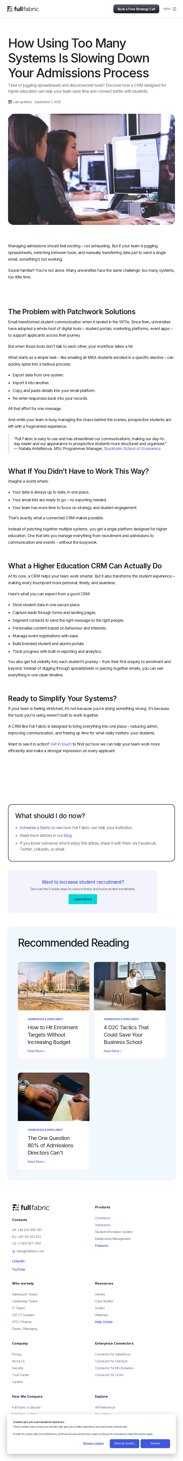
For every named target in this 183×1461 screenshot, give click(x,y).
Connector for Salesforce (112, 1354)
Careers (17, 1382)
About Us (18, 1361)
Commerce (102, 1218)
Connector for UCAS (109, 1375)
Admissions (102, 1225)
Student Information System (113, 1232)
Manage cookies (93, 1443)
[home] (23, 9)
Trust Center (20, 1375)
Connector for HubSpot (111, 1361)
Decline (155, 1443)
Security (17, 1368)
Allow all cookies (124, 1443)
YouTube (18, 1269)
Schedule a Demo (35, 827)
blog (67, 835)
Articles (100, 1294)
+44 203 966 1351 (29, 1230)
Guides (100, 1308)
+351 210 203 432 (29, 1237)
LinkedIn (18, 1261)
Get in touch (60, 744)
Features (101, 1245)
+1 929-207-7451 (29, 1243)
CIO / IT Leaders (23, 1315)
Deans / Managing (24, 1329)
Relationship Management (113, 1239)
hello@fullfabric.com (30, 1251)
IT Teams (18, 1308)
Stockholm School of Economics (132, 448)
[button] (167, 9)
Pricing (16, 1354)
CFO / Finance (22, 1322)
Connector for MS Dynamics (114, 1368)
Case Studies (104, 1301)
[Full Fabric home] (31, 1207)
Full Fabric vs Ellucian (26, 1407)
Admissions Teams (24, 1294)
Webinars (101, 1315)
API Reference (105, 1407)
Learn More (83, 899)
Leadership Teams (24, 1301)
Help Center (104, 1322)
